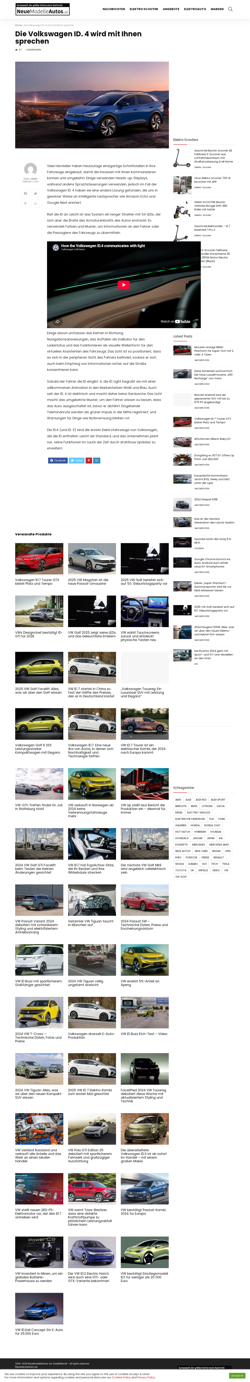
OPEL (228, 851)
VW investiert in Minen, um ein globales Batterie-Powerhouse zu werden (39, 1277)
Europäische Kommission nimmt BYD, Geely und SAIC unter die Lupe (212, 479)
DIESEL (179, 812)
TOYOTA (180, 870)
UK (192, 870)
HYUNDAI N (181, 838)
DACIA (221, 806)
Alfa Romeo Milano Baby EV (212, 439)
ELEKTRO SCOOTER (144, 9)
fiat (211, 819)
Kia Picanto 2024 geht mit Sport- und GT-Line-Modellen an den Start (213, 654)
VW (226, 870)
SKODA (179, 864)
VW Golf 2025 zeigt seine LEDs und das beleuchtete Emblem (92, 634)
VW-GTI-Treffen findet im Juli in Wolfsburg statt (38, 807)
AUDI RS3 (201, 800)
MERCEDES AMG (219, 844)
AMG (178, 800)
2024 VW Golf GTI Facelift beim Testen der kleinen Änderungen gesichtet (35, 869)
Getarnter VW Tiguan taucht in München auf (90, 923)
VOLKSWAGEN (33, 49)
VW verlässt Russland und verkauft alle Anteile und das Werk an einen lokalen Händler (38, 1155)
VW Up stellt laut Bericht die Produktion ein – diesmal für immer (143, 809)
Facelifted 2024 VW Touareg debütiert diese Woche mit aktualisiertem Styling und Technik (143, 1095)
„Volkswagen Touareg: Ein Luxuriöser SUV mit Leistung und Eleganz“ (142, 692)
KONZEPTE (181, 844)
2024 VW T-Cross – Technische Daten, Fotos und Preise (38, 1037)
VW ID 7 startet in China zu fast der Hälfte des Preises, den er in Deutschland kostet (91, 692)
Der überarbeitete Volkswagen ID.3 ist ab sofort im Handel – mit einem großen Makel (144, 1155)
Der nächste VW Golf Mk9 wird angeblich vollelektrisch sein (143, 869)
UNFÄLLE (203, 870)
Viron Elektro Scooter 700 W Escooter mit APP (212, 180)
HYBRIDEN (200, 832)
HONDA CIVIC (212, 825)
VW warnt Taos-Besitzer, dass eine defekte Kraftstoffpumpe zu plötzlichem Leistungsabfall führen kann (90, 1217)
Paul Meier (30, 179)
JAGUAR (197, 838)
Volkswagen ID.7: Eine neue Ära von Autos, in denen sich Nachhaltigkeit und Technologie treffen (90, 750)
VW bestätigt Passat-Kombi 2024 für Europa (143, 1212)
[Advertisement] (105, 495)
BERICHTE (181, 806)
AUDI (188, 800)
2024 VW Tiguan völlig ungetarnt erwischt (85, 983)
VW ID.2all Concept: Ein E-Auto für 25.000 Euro (39, 1332)
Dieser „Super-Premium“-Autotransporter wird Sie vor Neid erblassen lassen (213, 586)
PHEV (178, 857)
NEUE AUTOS (183, 851)
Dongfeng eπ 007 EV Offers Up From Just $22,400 (214, 457)
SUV (204, 864)
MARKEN (217, 9)
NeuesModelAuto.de (26, 1366)
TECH (214, 864)
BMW (194, 806)
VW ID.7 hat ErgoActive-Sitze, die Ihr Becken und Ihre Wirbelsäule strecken (91, 869)
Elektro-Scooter (202, 167)
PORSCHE (191, 857)
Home (18, 25)
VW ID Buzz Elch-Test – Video (144, 1034)
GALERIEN (180, 825)
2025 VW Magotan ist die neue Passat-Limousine (88, 582)
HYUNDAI (199, 548)
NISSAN (216, 851)
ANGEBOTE (171, 9)
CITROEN (207, 806)
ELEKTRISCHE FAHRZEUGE (190, 819)
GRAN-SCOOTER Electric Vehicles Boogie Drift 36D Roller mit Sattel (210, 205)
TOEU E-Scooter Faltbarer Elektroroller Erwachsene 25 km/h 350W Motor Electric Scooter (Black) (212, 255)
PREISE (205, 857)
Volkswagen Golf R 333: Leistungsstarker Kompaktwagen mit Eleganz (37, 749)
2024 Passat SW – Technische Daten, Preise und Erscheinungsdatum (144, 925)
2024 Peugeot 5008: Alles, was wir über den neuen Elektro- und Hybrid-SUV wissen (214, 630)
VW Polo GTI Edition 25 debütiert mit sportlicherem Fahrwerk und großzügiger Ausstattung (90, 1155)
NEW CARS (201, 851)
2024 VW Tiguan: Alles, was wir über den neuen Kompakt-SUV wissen (39, 1094)
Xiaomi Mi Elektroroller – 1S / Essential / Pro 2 (212, 228)
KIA (196, 663)
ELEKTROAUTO (195, 9)
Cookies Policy (121, 1377)
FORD (221, 819)
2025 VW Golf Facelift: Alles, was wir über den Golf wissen (38, 691)
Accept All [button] (237, 1375)
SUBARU (193, 864)
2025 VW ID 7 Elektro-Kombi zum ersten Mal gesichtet (90, 1092)
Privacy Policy (146, 1377)
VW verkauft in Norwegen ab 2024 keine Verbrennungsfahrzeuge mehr (90, 810)
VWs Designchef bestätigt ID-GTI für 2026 (39, 634)
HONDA (195, 825)
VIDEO (216, 870)
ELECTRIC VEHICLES (198, 812)
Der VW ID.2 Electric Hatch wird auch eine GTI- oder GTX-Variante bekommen (88, 1277)
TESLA (225, 864)
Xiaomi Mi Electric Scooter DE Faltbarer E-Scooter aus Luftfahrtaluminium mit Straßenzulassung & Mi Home (213, 156)
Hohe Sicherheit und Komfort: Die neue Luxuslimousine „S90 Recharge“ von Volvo (213, 374)
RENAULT (219, 857)
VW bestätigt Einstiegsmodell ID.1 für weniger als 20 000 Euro (144, 1277)
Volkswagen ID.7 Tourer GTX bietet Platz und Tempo (37, 582)
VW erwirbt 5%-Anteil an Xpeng (140, 983)
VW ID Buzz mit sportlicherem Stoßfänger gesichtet (38, 983)
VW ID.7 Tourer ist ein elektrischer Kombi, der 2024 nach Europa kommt (143, 749)
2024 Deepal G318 (205, 499)
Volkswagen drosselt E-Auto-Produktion (91, 1036)
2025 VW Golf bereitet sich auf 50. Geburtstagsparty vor (144, 582)
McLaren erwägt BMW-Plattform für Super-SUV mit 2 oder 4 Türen (213, 350)
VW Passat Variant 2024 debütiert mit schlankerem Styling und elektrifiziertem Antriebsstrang (36, 926)
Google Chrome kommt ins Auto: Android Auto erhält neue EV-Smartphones (212, 562)
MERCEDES (198, 844)
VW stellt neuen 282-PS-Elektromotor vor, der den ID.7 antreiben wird (38, 1213)
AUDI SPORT (218, 800)
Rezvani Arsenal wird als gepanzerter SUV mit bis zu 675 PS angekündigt (212, 398)
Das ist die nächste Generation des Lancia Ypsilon (214, 520)
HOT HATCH (182, 832)
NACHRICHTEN (114, 9)
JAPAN (210, 838)
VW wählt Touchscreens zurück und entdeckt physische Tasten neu (140, 636)
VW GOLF (181, 877)
